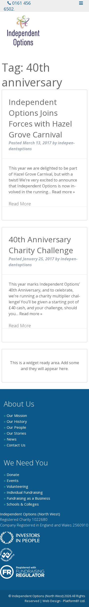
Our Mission (15, 415)
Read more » (63, 192)
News (10, 439)
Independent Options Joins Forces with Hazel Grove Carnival (40, 118)
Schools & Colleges (21, 504)
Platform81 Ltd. (74, 601)
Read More (20, 204)
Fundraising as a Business (27, 498)
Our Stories (15, 433)
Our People (15, 427)
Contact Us (14, 445)
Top (84, 602)
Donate (11, 474)
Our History (15, 421)
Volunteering (16, 486)
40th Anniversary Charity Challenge (41, 244)
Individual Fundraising (23, 492)
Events (11, 480)
